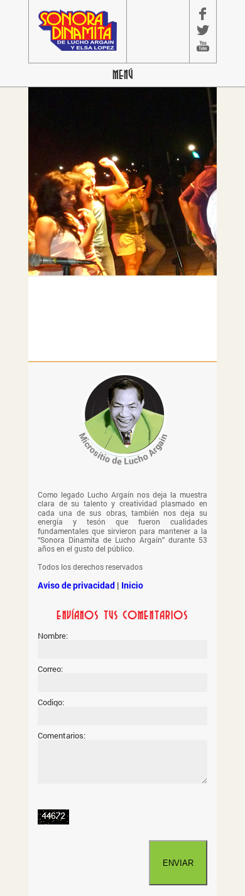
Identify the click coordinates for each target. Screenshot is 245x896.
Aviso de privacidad (76, 585)
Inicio (132, 585)
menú (122, 75)
